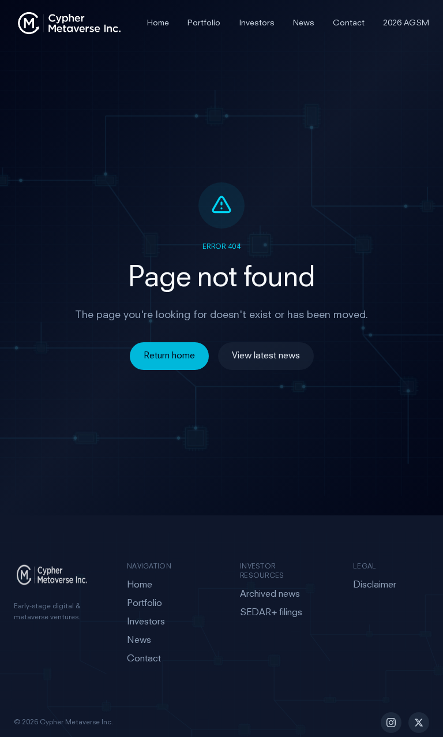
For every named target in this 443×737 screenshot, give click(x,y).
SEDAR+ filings (271, 613)
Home (158, 23)
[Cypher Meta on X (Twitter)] (418, 722)
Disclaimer (374, 585)
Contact (349, 23)
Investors (257, 23)
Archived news (270, 594)
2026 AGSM (406, 23)
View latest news (266, 356)
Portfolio (203, 23)
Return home (169, 356)
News (303, 23)
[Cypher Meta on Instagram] (391, 722)
